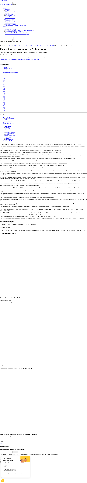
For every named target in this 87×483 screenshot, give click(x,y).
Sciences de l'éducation (10, 132)
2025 (4, 80)
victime (8, 61)
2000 (4, 110)
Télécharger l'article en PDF (6, 59)
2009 (4, 99)
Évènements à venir (9, 20)
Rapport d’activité (9, 14)
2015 (4, 92)
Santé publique (8, 131)
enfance (5, 61)
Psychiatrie (7, 128)
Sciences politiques (9, 133)
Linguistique (8, 126)
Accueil (4, 8)
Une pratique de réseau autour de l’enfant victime (10, 41)
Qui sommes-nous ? (7, 9)
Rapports (5, 69)
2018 (4, 88)
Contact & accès (8, 16)
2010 (4, 98)
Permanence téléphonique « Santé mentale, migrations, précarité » (19, 30)
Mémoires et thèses (7, 71)
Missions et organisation (10, 11)
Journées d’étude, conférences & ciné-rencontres (15, 25)
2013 (4, 94)
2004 (4, 105)
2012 (4, 96)
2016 (4, 91)
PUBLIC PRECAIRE (7, 121)
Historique (7, 10)
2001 (4, 109)
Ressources (5, 27)
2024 (4, 81)
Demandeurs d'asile (9, 118)
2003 (4, 107)
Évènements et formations (8, 19)
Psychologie (8, 129)
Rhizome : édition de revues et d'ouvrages (22, 45)
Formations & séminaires (10, 24)
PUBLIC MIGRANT (7, 117)
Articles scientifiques (7, 68)
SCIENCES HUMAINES (8, 123)
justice (1, 61)
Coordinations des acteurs (10, 21)
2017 (4, 89)
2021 (4, 84)
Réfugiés (7, 119)
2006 (4, 103)
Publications (5, 26)
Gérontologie (8, 137)
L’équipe (7, 13)
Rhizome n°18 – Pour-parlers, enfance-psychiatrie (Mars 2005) (42, 45)
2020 (4, 86)
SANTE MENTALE (7, 122)
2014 (4, 93)
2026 (4, 78)
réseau (14, 61)
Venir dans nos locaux (10, 18)
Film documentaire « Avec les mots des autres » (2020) (17, 34)
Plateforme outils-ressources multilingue (13, 31)
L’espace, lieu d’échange (10, 29)
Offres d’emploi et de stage (11, 15)
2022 (4, 83)
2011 (4, 97)
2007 (4, 102)
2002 (4, 108)
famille (11, 61)
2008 (4, 100)
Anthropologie (8, 124)
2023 (4, 82)
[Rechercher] (13, 3)
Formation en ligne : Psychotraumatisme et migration (16, 32)
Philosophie (7, 127)
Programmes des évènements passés (10, 72)
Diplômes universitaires (10, 23)
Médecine (7, 138)
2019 (4, 87)
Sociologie (7, 134)
